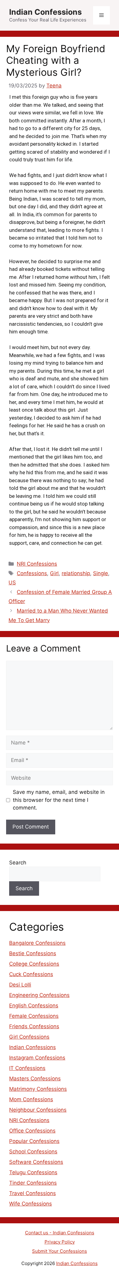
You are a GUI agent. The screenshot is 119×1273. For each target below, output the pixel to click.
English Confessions (33, 1005)
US (12, 582)
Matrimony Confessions (38, 1089)
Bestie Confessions (32, 953)
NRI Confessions (37, 564)
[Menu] (101, 15)
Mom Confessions (31, 1099)
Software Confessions (36, 1162)
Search (17, 863)
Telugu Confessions (33, 1172)
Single (100, 573)
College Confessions (34, 964)
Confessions (32, 573)
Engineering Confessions (39, 995)
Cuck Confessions (31, 974)
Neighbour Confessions (38, 1110)
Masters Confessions (35, 1078)
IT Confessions (27, 1068)
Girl (54, 573)
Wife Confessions (30, 1204)
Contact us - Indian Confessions (59, 1233)
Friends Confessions (34, 1026)
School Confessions (33, 1151)
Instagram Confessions (37, 1058)
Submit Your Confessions (59, 1251)
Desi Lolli (20, 985)
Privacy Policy (60, 1242)
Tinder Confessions (33, 1183)
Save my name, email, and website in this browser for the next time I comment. (59, 800)
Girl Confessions (29, 1037)
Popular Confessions (34, 1141)
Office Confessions (32, 1131)
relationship (76, 573)
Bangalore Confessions (37, 943)
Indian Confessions (45, 12)
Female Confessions (34, 1016)
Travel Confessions (32, 1193)
